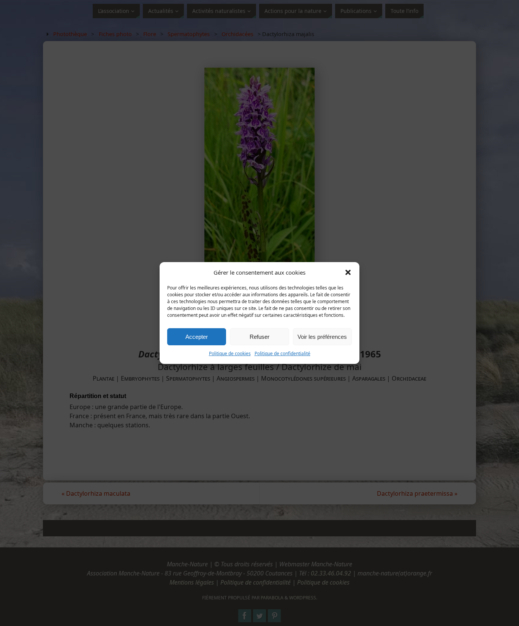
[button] (348, 272)
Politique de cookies (230, 353)
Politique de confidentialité (282, 353)
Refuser (259, 337)
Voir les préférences (322, 337)
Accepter (196, 337)
